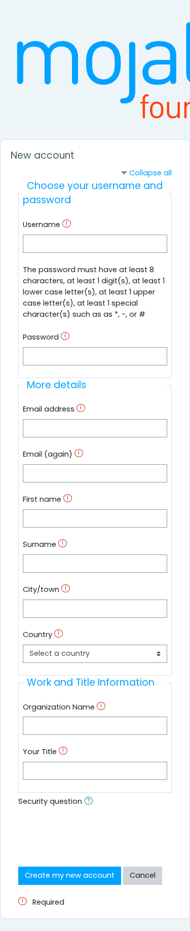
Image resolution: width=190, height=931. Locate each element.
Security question (50, 801)
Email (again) (47, 454)
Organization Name (59, 707)
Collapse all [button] (150, 173)
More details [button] (56, 385)
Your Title (40, 752)
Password (41, 337)
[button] (90, 802)
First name (42, 499)
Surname (39, 544)
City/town (41, 589)
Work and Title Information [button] (91, 682)
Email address (48, 409)
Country (37, 634)
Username (41, 224)
